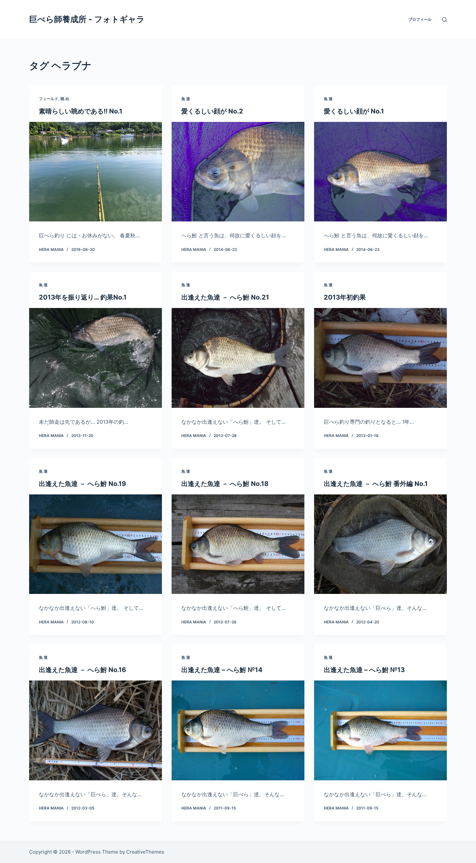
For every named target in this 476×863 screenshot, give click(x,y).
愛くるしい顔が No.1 (354, 111)
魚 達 (185, 98)
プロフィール (420, 19)
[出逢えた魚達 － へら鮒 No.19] (95, 544)
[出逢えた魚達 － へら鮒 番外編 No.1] (380, 544)
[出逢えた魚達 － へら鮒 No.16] (95, 730)
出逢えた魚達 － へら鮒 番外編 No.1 (376, 484)
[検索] (444, 19)
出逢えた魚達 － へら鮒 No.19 (82, 484)
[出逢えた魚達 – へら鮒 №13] (380, 730)
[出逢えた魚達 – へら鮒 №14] (238, 730)
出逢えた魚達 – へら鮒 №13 (364, 670)
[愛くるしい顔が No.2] (238, 172)
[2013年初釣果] (380, 358)
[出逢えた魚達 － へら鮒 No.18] (238, 544)
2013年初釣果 (345, 297)
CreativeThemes (145, 852)
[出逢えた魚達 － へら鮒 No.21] (238, 358)
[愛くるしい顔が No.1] (380, 172)
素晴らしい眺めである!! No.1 (80, 111)
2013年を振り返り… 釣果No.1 (83, 297)
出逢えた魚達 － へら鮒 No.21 (225, 297)
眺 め (65, 98)
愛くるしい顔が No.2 (212, 111)
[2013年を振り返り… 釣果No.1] (95, 358)
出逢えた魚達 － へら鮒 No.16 (82, 670)
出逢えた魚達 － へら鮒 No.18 (224, 484)
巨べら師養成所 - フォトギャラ (87, 19)
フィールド (48, 98)
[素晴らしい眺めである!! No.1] (95, 172)
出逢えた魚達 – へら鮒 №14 (222, 670)
